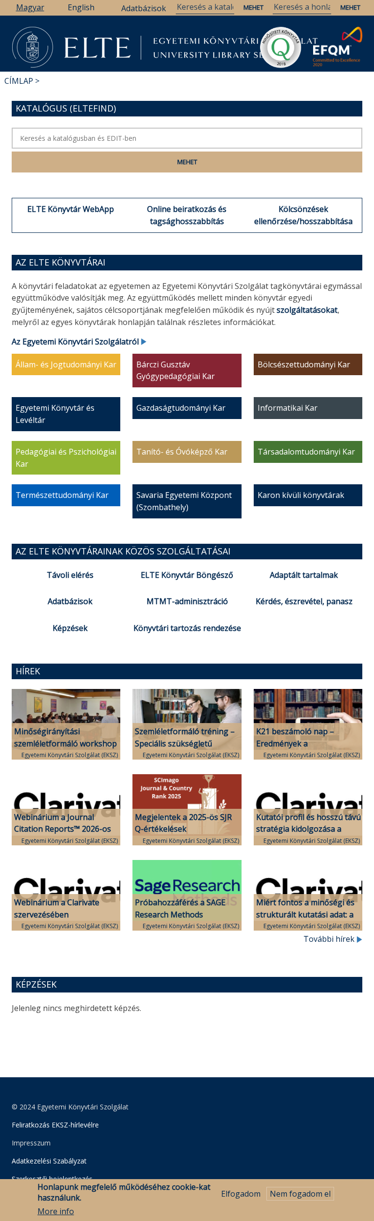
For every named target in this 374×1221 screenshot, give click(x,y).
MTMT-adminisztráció (187, 601)
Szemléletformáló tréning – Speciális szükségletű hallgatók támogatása (185, 743)
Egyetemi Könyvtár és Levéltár (55, 413)
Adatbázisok (143, 8)
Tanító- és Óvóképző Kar (181, 451)
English (81, 7)
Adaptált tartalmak (304, 575)
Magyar (30, 7)
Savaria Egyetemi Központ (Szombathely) (184, 501)
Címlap (18, 81)
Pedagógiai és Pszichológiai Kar (66, 457)
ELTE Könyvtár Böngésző (187, 575)
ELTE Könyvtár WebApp (70, 209)
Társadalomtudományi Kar (306, 451)
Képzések (70, 628)
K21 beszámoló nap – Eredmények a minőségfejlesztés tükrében (307, 743)
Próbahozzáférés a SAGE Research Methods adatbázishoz (180, 914)
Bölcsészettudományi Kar (304, 364)
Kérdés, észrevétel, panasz (304, 601)
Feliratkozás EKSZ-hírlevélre (55, 1124)
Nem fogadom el (300, 1193)
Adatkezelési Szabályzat (49, 1160)
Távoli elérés (70, 575)
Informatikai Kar (288, 407)
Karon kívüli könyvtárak (301, 495)
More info (55, 1211)
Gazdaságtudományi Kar (180, 407)
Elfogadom (241, 1193)
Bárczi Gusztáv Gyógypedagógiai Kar (175, 370)
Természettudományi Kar (62, 495)
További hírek (329, 939)
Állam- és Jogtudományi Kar (66, 364)
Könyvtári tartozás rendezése (187, 628)
